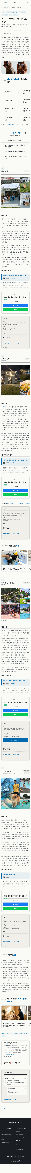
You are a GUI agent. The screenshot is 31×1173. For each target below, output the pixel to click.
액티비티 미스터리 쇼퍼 (6, 1134)
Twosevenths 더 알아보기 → (10, 1054)
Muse (13, 278)
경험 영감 (15, 14)
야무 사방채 (8, 100)
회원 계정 (3, 1137)
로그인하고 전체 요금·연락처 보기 (11, 343)
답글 (25, 1078)
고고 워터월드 (9, 117)
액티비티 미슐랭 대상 (5, 1142)
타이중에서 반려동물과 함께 (12, 12)
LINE (16, 309)
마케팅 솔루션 (4, 1139)
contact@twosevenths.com (22, 1160)
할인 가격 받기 (14, 740)
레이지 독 (8, 91)
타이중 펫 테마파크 (18, 1033)
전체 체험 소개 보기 (23, 503)
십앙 (11, 1033)
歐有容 (13, 683)
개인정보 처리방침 (20, 1149)
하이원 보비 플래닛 (10, 109)
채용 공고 (18, 1131)
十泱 (13, 462)
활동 (10, 14)
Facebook (16, 305)
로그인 (17, 1144)
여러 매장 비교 (23, 12)
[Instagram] (4, 1056)
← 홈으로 (5, 1108)
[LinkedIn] (11, 1056)
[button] (10, 192)
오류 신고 (5, 347)
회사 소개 (3, 1131)
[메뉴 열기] (27, 2)
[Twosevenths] (15, 1122)
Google (11, 301)
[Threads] (6, 1056)
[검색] (24, 2)
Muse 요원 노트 (5, 1033)
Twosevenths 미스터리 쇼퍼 (14, 124)
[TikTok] (15, 1156)
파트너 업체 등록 (19, 1134)
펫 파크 (25, 1033)
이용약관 (18, 1147)
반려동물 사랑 (7, 7)
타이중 (3, 12)
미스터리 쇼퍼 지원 (20, 1137)
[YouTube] (8, 1056)
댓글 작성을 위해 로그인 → (10, 1099)
